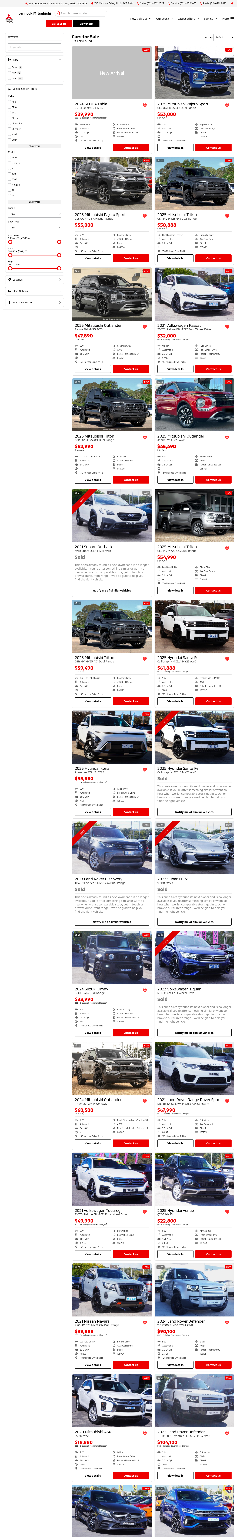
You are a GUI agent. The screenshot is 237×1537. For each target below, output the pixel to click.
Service (208, 18)
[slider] (10, 242)
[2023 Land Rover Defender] (194, 1400)
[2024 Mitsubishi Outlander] (112, 1068)
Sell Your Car (59, 23)
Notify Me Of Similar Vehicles (112, 590)
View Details (93, 147)
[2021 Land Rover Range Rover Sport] (194, 1068)
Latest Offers (186, 18)
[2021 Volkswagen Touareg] (112, 1179)
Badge (11, 207)
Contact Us (131, 147)
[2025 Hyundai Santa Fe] (194, 626)
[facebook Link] (232, 3)
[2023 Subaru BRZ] (194, 847)
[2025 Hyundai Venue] (194, 1179)
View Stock (86, 23)
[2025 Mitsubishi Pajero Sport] (194, 72)
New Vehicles (139, 18)
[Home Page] (9, 18)
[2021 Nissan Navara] (112, 1289)
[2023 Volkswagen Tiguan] (194, 957)
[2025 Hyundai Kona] (112, 737)
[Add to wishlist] (144, 105)
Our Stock (162, 18)
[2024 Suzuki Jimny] (112, 957)
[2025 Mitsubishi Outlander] (112, 294)
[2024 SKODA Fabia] (112, 72)
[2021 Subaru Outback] (112, 515)
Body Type (13, 221)
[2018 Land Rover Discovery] (112, 847)
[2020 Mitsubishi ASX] (112, 1400)
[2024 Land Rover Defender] (194, 1289)
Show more (34, 146)
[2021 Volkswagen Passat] (194, 294)
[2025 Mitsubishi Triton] (194, 183)
